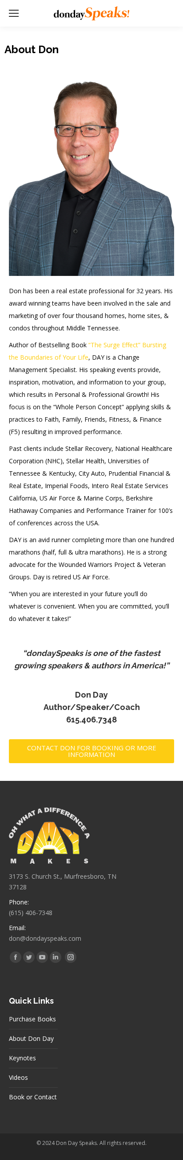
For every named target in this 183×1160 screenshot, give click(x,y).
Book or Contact (33, 1097)
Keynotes (22, 1058)
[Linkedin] (55, 957)
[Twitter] (29, 957)
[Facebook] (15, 957)
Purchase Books (32, 1019)
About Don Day (31, 1038)
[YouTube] (42, 957)
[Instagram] (70, 957)
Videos (18, 1077)
